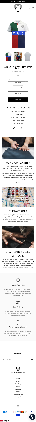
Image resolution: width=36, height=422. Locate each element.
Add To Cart (18, 94)
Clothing (18, 387)
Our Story (18, 384)
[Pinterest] (21, 128)
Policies (18, 392)
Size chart (18, 82)
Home (18, 381)
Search (18, 379)
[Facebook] (17, 128)
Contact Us (18, 397)
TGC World (20, 419)
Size (18, 75)
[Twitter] (13, 128)
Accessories (18, 389)
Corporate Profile (18, 394)
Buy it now (18, 100)
